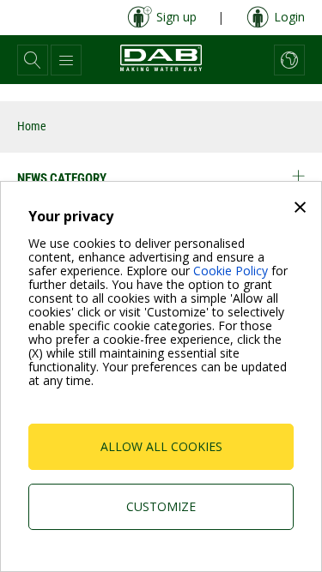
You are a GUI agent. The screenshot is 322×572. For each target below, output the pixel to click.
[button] (32, 60)
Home (31, 126)
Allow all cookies (161, 446)
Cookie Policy (230, 270)
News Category (61, 178)
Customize (161, 506)
